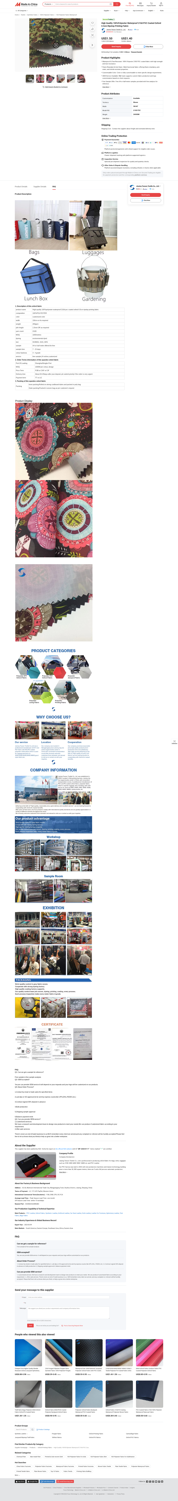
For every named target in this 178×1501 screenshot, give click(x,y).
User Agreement (100, 1494)
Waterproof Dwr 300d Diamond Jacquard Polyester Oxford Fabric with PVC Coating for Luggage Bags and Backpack (88, 1370)
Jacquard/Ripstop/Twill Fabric (24, 1437)
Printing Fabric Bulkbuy (84, 1471)
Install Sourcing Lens (66, 1481)
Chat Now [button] (149, 47)
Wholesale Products (89, 1487)
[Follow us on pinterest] (159, 1481)
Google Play (32, 1481)
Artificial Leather (63, 1213)
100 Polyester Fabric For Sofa (76, 1457)
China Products (57, 1487)
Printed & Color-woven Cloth (54, 1457)
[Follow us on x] (150, 1481)
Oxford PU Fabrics (95, 1437)
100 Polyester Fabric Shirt (98, 1457)
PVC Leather (30, 1213)
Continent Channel (113, 1487)
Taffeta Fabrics (57, 1437)
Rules (162, 11)
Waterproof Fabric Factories (65, 1466)
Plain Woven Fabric (40, 1471)
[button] (111, 4)
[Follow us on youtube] (156, 1481)
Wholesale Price (101, 1487)
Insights (132, 1487)
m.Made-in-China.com (94, 1490)
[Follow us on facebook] (147, 1481)
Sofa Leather (86, 1213)
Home (17, 15)
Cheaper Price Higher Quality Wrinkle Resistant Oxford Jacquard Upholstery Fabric (27, 1370)
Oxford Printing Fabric (96, 1434)
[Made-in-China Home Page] (26, 4)
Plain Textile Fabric (121, 1466)
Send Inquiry (116, 47)
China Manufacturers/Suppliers (72, 1487)
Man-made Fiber (35, 1457)
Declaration (110, 1494)
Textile (23, 15)
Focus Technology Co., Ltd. (74, 1494)
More (16, 1475)
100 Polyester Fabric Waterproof (66, 15)
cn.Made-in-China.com (108, 1490)
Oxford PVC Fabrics (132, 1437)
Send (30, 1325)
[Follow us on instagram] (153, 1481)
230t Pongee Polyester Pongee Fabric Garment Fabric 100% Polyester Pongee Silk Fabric (57, 1370)
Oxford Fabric (40, 1213)
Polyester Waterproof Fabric (140, 1466)
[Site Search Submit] (117, 4)
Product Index (124, 1487)
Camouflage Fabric (132, 1434)
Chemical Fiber (21, 1457)
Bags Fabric (24, 1215)
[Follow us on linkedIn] (162, 1481)
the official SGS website (64, 1149)
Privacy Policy (120, 1494)
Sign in (161, 5)
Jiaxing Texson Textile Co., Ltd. (116, 30)
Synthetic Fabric (32, 15)
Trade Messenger (47, 1481)
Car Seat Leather (75, 1213)
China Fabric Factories (23, 1466)
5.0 (139, 189)
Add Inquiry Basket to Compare (56, 87)
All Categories (22, 11)
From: (24, 1297)
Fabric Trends (68, 1471)
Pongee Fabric (56, 1434)
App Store (20, 1481)
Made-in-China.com (80, 1490)
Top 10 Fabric (55, 1471)
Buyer (116, 11)
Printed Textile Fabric (23, 1471)
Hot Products (47, 1487)
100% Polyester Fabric (47, 15)
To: (25, 1303)
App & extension (138, 11)
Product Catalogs (44, 1429)
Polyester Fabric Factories (43, 1466)
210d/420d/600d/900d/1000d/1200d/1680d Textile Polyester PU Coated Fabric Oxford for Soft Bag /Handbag (120, 1370)
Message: (23, 1308)
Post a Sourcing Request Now (72, 1326)
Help (126, 11)
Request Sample (136, 52)
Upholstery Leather (112, 1213)
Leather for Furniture (98, 1213)
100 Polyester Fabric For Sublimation (123, 1457)
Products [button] (48, 4)
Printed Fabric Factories (86, 1466)
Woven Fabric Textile (104, 1466)
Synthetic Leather (51, 1213)
